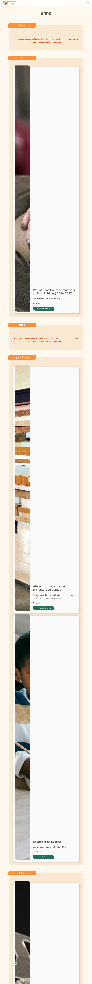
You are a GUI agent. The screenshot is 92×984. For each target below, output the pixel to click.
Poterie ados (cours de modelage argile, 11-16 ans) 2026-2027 (54, 291)
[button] (87, 2)
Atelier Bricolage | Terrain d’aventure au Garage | (49, 588)
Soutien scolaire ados (47, 842)
